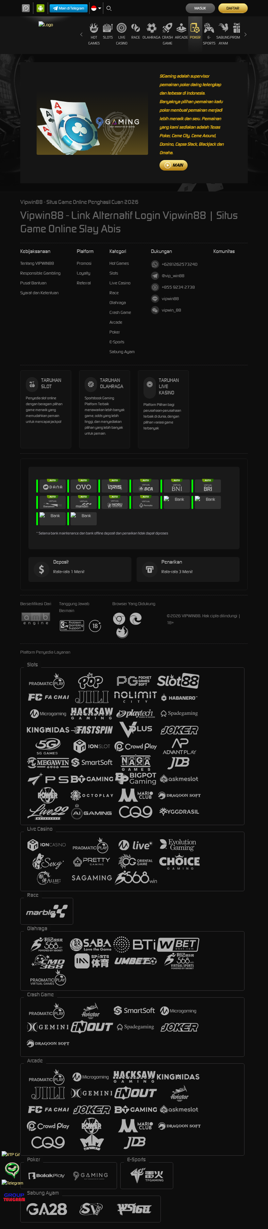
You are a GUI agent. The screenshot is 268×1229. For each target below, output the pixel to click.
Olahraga (151, 37)
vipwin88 (170, 298)
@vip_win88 (173, 276)
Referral (84, 283)
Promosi (237, 37)
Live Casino (121, 40)
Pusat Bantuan (33, 283)
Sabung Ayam (223, 40)
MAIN (178, 165)
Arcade (181, 37)
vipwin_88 (171, 310)
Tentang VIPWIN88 (37, 263)
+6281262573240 (179, 264)
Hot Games (94, 40)
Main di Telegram (71, 8)
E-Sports (209, 40)
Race (135, 37)
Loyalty (83, 273)
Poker (195, 37)
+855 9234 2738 (178, 287)
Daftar (232, 8)
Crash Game (167, 40)
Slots (108, 37)
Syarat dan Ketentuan (39, 293)
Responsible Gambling (40, 273)
